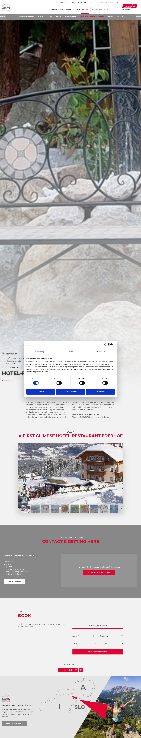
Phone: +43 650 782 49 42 (14, 569)
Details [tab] (70, 352)
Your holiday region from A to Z (92, 17)
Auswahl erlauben (70, 391)
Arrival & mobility (54, 17)
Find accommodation (97, 652)
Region (102, 3)
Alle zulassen (100, 391)
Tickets (138, 17)
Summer (54, 10)
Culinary (76, 10)
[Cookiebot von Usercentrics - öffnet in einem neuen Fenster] (106, 345)
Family (68, 10)
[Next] (121, 509)
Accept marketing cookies (99, 573)
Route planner (14, 581)
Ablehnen (40, 391)
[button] (60, 670)
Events (40, 17)
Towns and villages (115, 17)
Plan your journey (14, 723)
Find (100, 9)
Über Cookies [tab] (101, 352)
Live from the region (26, 17)
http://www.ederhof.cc (13, 574)
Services (85, 10)
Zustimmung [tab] (39, 352)
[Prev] (19, 509)
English (113, 3)
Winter (62, 10)
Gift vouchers (70, 17)
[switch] (59, 383)
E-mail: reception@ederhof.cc (16, 572)
